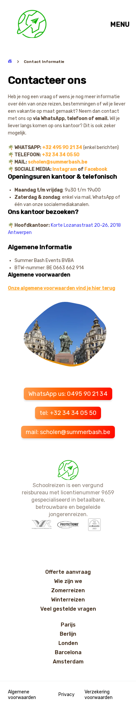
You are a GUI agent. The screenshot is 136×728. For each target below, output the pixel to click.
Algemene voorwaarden (22, 694)
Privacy (66, 694)
